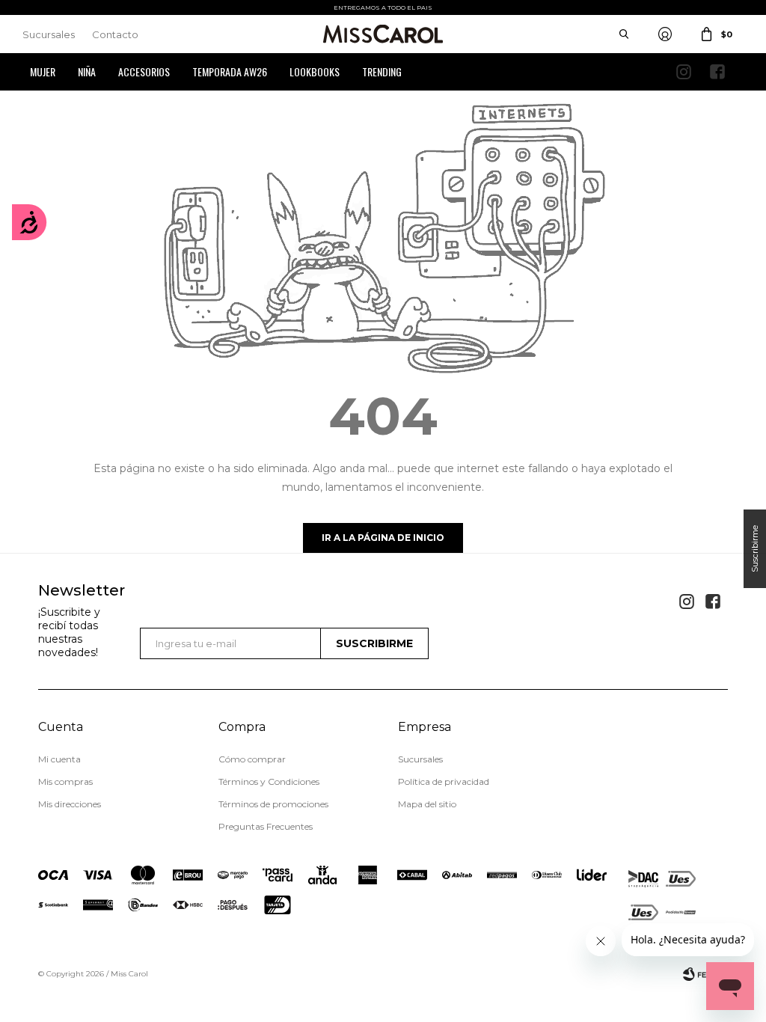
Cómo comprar (252, 759)
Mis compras (65, 781)
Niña (87, 71)
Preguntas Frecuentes (265, 826)
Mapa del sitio (427, 804)
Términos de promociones (273, 804)
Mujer (42, 71)
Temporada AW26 (229, 71)
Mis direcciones (69, 804)
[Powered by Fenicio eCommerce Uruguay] (705, 974)
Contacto (115, 34)
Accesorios (144, 71)
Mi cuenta (59, 759)
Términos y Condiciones (268, 781)
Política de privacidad (443, 781)
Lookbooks (314, 71)
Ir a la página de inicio (383, 537)
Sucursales (48, 34)
